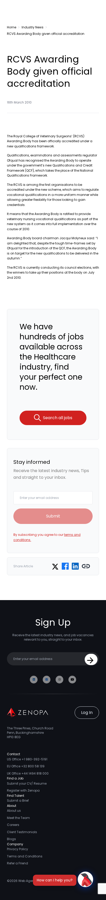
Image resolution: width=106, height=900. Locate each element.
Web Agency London (34, 881)
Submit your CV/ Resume (27, 783)
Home (11, 27)
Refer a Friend (17, 863)
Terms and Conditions (24, 856)
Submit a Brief (18, 800)
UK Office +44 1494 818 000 (28, 773)
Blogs (11, 839)
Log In (87, 712)
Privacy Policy (17, 849)
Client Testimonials (22, 832)
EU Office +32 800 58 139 (26, 766)
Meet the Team (18, 818)
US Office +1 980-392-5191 (27, 759)
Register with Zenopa (23, 790)
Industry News (32, 27)
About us (14, 810)
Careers (13, 825)
